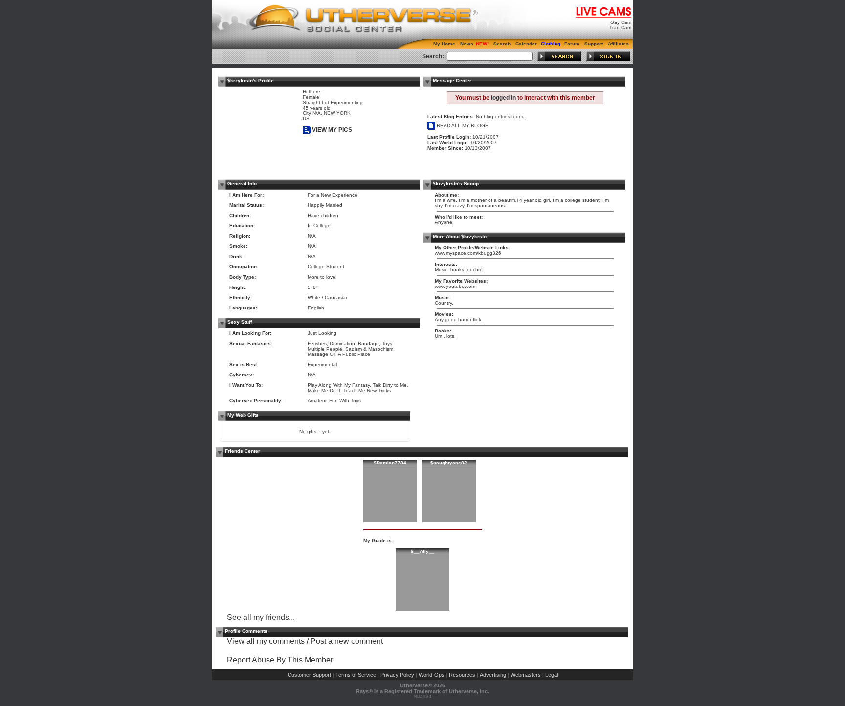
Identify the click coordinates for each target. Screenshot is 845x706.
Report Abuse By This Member (280, 660)
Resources (462, 675)
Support (593, 43)
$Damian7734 (390, 462)
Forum (571, 43)
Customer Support (309, 675)
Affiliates (618, 43)
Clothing (550, 43)
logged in (503, 97)
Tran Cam (620, 27)
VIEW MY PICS (331, 129)
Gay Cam (620, 22)
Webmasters (526, 675)
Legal (551, 675)
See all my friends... (261, 617)
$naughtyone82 (448, 462)
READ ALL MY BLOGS (462, 125)
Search (502, 43)
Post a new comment (347, 641)
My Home (444, 43)
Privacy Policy (397, 675)
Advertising (493, 675)
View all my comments (266, 641)
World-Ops (432, 675)
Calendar (526, 43)
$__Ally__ (423, 551)
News (466, 43)
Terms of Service (355, 675)
